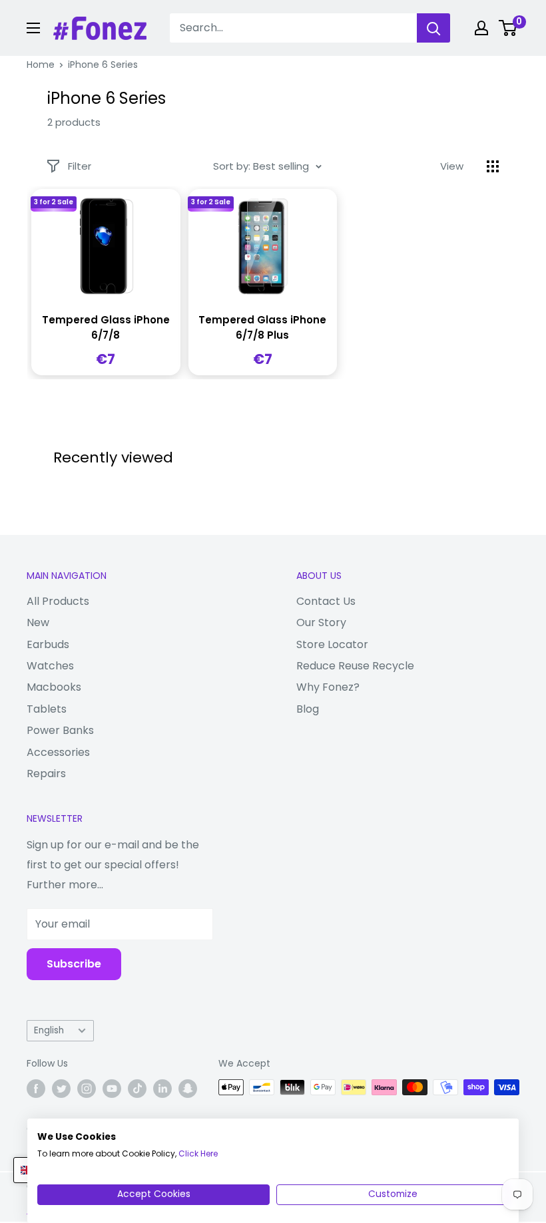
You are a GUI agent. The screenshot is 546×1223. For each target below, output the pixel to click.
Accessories (58, 752)
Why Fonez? (328, 687)
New (38, 622)
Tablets (47, 709)
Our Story (321, 622)
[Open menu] (33, 28)
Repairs (46, 773)
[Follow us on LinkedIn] (162, 1088)
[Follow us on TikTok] (137, 1088)
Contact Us (326, 601)
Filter (79, 166)
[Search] (433, 28)
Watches (50, 665)
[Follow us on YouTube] (112, 1088)
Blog (307, 709)
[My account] (481, 28)
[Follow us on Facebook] (36, 1088)
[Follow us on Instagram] (86, 1088)
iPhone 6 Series (103, 64)
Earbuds (48, 644)
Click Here (198, 1153)
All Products (58, 601)
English (49, 1030)
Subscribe (74, 963)
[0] (508, 28)
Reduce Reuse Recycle (355, 665)
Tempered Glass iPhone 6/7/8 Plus (262, 327)
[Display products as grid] (493, 166)
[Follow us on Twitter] (61, 1088)
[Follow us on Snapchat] (187, 1088)
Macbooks (54, 687)
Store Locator (332, 644)
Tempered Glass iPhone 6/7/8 (106, 327)
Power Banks (60, 730)
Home (41, 64)
